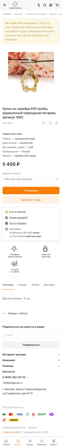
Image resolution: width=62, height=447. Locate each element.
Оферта (32, 427)
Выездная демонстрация (15, 255)
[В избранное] (44, 123)
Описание (8, 284)
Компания (9, 360)
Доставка (49, 284)
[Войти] (50, 4)
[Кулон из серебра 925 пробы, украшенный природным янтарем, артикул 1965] (31, 75)
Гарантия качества (46, 255)
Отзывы (22, 284)
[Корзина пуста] (57, 4)
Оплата (35, 284)
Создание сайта (11, 432)
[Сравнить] (50, 123)
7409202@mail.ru (12, 382)
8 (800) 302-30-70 (14, 377)
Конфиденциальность (14, 427)
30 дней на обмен (15, 270)
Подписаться (31, 344)
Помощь (8, 365)
